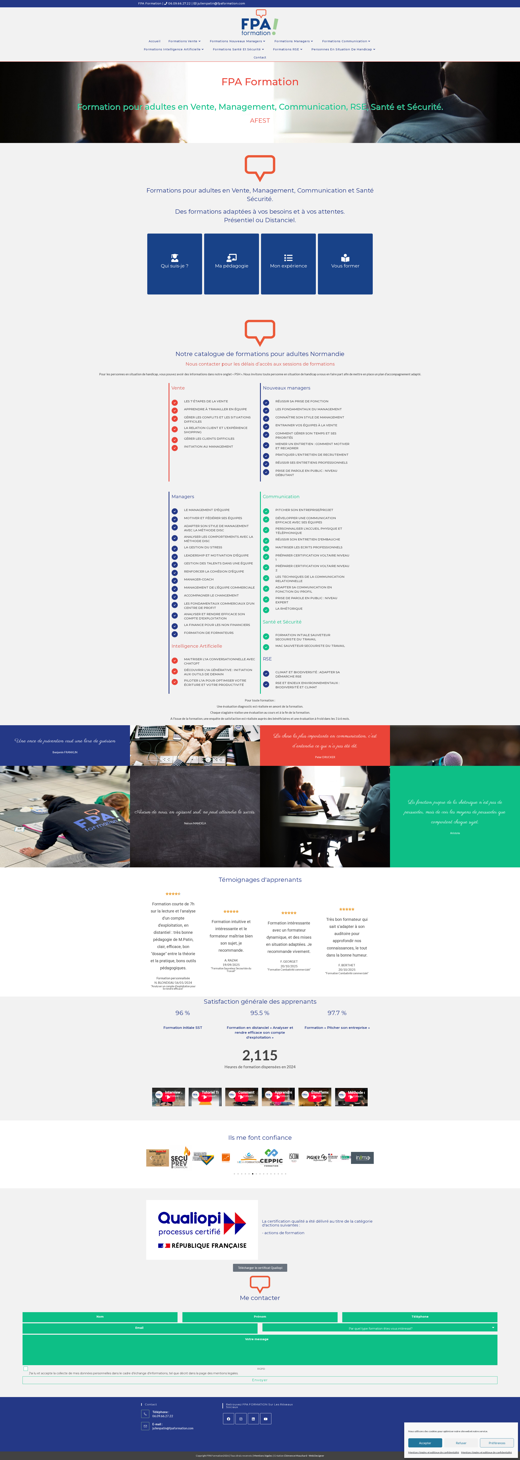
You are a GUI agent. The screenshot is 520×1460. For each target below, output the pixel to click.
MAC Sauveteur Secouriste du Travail (310, 646)
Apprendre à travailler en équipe (215, 409)
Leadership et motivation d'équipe (216, 555)
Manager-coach (199, 579)
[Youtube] (265, 1418)
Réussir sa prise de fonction (301, 401)
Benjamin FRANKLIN (65, 752)
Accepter (425, 1443)
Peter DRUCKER (325, 757)
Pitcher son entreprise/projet (304, 510)
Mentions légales (263, 1455)
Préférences (497, 1443)
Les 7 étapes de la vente (206, 401)
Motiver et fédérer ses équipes (213, 518)
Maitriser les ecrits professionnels (308, 547)
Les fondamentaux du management (308, 409)
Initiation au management (208, 446)
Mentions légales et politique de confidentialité (433, 1452)
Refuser (461, 1443)
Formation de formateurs (209, 633)
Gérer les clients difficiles (209, 438)
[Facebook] (228, 1418)
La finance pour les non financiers (217, 625)
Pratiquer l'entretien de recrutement (312, 455)
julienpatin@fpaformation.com (172, 1428)
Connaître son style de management (309, 417)
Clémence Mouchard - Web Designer (304, 1455)
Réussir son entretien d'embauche (307, 539)
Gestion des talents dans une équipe (218, 563)
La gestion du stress (203, 547)
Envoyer (260, 1380)
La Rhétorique (288, 608)
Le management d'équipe (207, 510)
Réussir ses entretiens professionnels (311, 462)
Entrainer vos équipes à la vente (306, 425)
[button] (150, 1157)
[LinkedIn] (253, 1418)
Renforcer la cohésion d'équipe (214, 571)
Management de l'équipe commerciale (219, 587)
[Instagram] (241, 1418)
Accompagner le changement (211, 595)
